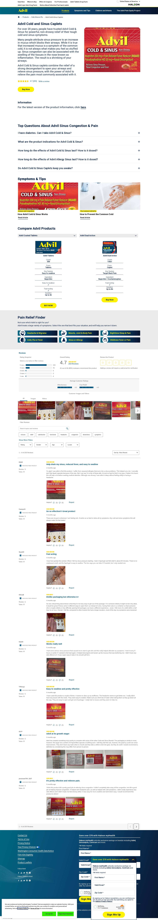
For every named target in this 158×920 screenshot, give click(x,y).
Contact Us (22, 835)
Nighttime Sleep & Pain (120, 333)
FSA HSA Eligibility (25, 855)
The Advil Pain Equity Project (128, 11)
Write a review (44, 81)
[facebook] (18, 873)
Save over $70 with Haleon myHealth (111, 859)
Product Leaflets (25, 862)
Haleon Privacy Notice (103, 901)
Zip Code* (83, 872)
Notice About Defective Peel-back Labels (54, 5)
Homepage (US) (18, 17)
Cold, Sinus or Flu (37, 17)
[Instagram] (27, 873)
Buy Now (26, 89)
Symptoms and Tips (82, 11)
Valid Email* (84, 860)
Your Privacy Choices (27, 847)
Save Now (21, 2)
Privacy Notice (24, 843)
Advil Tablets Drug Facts (79, 2)
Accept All (49, 914)
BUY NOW (48, 305)
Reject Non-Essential (66, 914)
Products (65, 11)
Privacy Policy (23, 908)
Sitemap (21, 858)
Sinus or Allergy (76, 340)
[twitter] (24, 873)
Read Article (23, 218)
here (83, 107)
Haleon (134, 4)
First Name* (84, 848)
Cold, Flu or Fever (35, 340)
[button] (130, 1)
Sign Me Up (88, 899)
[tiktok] (30, 873)
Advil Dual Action (110, 256)
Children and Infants (103, 11)
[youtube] (21, 873)
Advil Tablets (48, 256)
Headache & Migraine (36, 333)
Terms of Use (23, 839)
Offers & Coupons (45, 2)
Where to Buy (32, 2)
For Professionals (61, 2)
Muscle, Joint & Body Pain (80, 333)
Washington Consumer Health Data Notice (36, 851)
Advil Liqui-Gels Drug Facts (27, 5)
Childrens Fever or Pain (120, 340)
